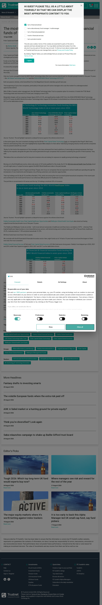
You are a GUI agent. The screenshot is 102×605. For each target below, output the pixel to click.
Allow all (80, 327)
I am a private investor (34, 39)
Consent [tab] (17, 282)
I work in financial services (35, 35)
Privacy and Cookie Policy (65, 50)
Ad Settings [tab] (62, 282)
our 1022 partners (20, 292)
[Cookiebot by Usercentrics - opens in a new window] (85, 276)
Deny (50, 327)
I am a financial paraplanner (36, 32)
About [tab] (84, 282)
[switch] (40, 318)
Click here (72, 65)
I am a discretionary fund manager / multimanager (43, 28)
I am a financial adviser (34, 25)
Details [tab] (39, 282)
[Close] (81, 5)
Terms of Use (28, 56)
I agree (29, 60)
